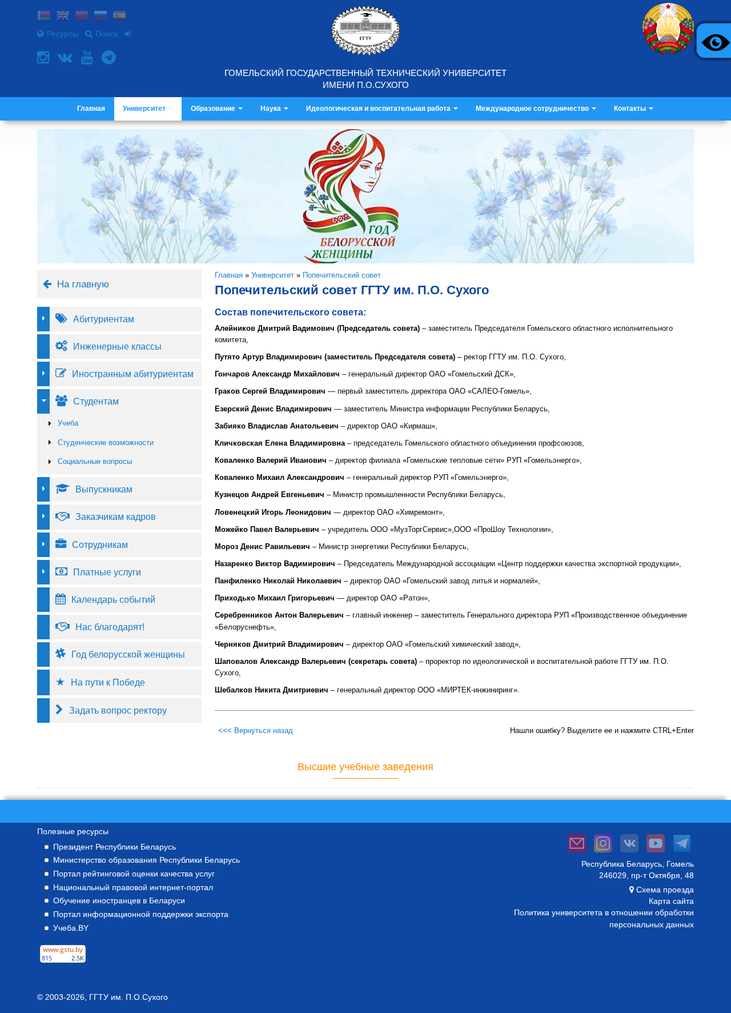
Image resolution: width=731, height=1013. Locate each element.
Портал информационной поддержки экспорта (140, 914)
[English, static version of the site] (63, 17)
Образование (214, 109)
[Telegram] (110, 57)
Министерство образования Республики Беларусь (146, 859)
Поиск (106, 33)
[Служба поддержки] (577, 852)
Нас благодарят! (109, 627)
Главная (91, 109)
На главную (83, 284)
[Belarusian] (44, 17)
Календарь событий (113, 599)
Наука (271, 109)
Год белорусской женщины (128, 654)
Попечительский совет (342, 275)
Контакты (631, 109)
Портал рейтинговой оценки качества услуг (134, 873)
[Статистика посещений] (63, 962)
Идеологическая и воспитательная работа (379, 109)
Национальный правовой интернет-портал (133, 887)
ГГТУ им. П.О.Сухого (128, 997)
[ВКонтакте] (66, 57)
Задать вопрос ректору (118, 710)
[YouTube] (88, 57)
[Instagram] (44, 57)
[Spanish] (119, 17)
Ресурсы (62, 33)
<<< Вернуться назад (255, 730)
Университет (145, 109)
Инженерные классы (117, 346)
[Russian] (100, 17)
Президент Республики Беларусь (114, 846)
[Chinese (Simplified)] (82, 17)
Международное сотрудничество (533, 109)
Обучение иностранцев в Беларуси (119, 900)
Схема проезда (665, 889)
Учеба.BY (71, 927)
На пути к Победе (108, 682)
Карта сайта (671, 901)
